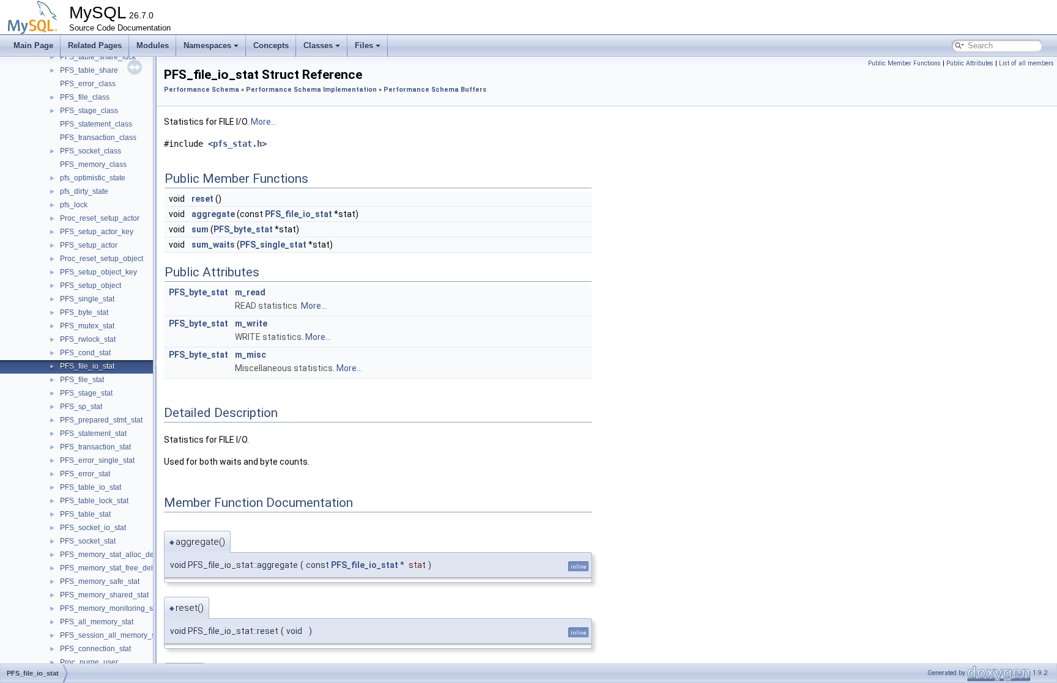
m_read (250, 292)
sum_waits (213, 244)
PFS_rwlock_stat (88, 339)
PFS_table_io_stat (90, 487)
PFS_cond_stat (85, 353)
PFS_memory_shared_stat (104, 595)
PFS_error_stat (85, 474)
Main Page (33, 45)
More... (263, 122)
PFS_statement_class (96, 124)
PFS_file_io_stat (87, 366)
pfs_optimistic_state (92, 178)
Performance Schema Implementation (311, 90)
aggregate (213, 214)
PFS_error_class (88, 83)
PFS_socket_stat (88, 541)
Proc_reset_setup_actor (99, 218)
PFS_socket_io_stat (93, 527)
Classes (318, 45)
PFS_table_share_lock (98, 57)
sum (200, 229)
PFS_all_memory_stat (96, 622)
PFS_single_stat (87, 299)
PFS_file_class (84, 97)
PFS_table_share (89, 70)
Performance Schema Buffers (435, 90)
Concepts (271, 45)
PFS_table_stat (85, 514)
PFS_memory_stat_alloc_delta (111, 554)
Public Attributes (969, 63)
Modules (152, 45)
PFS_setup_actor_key (96, 231)
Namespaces (207, 45)
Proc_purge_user (89, 662)
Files (364, 45)
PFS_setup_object (90, 285)
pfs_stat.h (237, 144)
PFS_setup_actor (88, 245)
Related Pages (95, 45)
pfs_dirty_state (84, 191)
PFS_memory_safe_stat (99, 581)
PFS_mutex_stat (87, 326)
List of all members (1026, 63)
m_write (251, 323)
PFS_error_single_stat (97, 460)
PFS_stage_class (89, 110)
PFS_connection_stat (95, 648)
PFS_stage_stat (86, 393)
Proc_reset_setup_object (101, 258)
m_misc (250, 355)
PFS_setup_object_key (98, 272)
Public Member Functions (904, 63)
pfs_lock (73, 205)
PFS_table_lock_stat (94, 501)
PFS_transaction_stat (95, 447)
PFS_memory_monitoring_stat (110, 608)
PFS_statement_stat (93, 433)
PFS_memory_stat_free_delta (109, 568)
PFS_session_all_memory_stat (111, 635)
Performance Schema (201, 90)
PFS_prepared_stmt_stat (101, 420)
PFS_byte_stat (84, 312)
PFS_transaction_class (98, 137)
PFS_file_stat (82, 379)
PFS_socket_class (90, 151)
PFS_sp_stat (81, 406)
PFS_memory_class (93, 164)
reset (202, 199)
